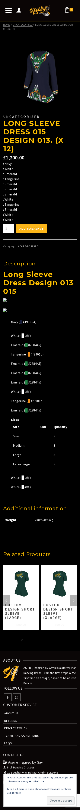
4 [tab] (37, 640)
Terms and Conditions (21, 736)
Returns (10, 721)
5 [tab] (43, 640)
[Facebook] (8, 697)
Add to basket (31, 228)
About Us (11, 713)
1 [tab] (22, 640)
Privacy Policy (15, 728)
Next (73, 600)
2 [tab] (27, 640)
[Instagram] (17, 697)
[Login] (19, 10)
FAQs (8, 743)
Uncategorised (27, 246)
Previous (6, 600)
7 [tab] (53, 640)
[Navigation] (8, 10)
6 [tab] (48, 640)
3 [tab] (32, 640)
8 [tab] (58, 640)
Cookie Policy (14, 792)
